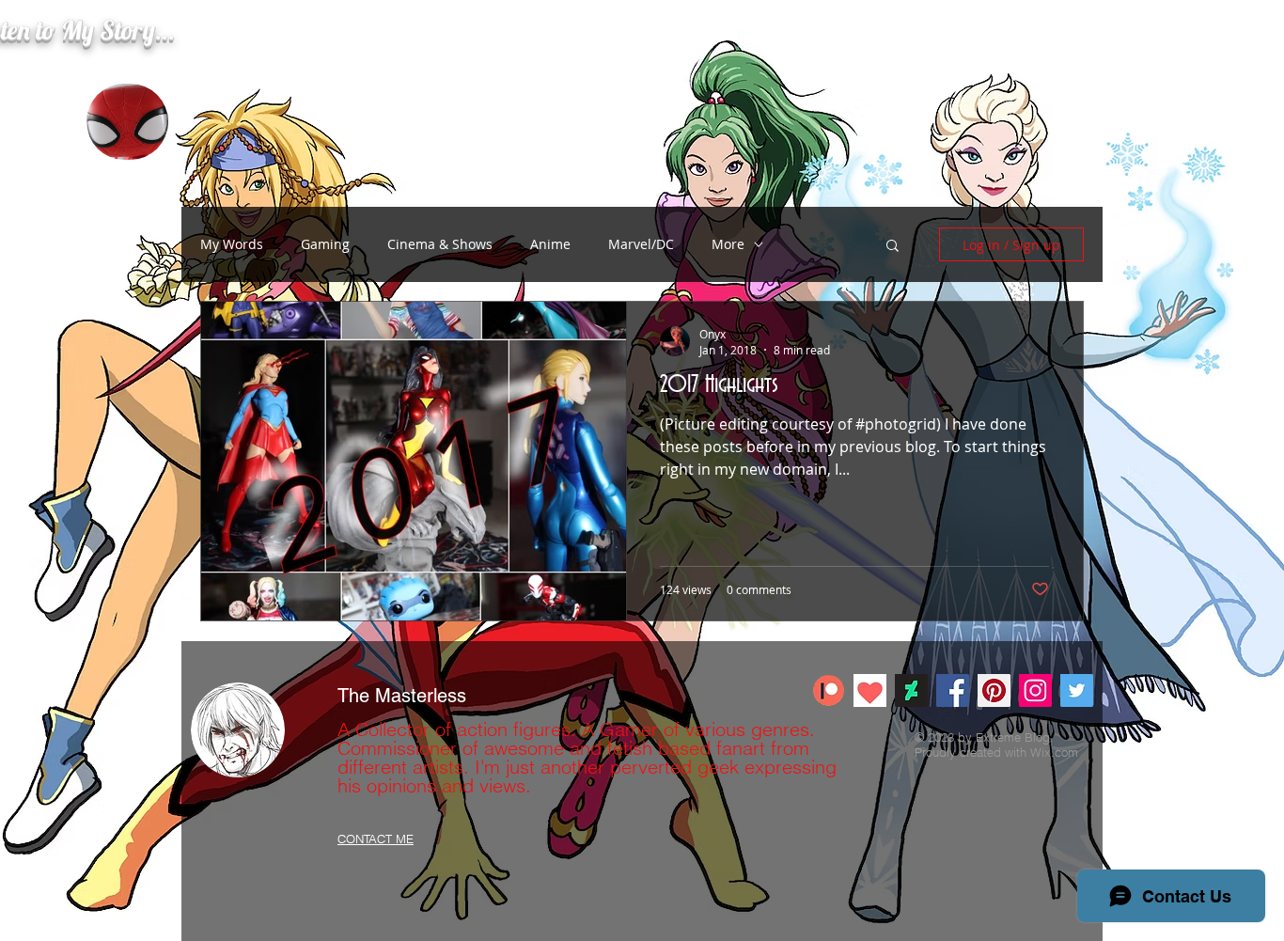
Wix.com (1054, 752)
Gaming (325, 244)
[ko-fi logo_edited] (869, 690)
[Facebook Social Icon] (952, 690)
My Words (231, 244)
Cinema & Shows (440, 244)
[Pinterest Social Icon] (994, 690)
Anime (550, 244)
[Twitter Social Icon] (1076, 690)
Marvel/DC (641, 244)
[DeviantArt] (911, 690)
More (728, 244)
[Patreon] (828, 690)
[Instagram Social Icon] (1035, 690)
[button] (892, 247)
